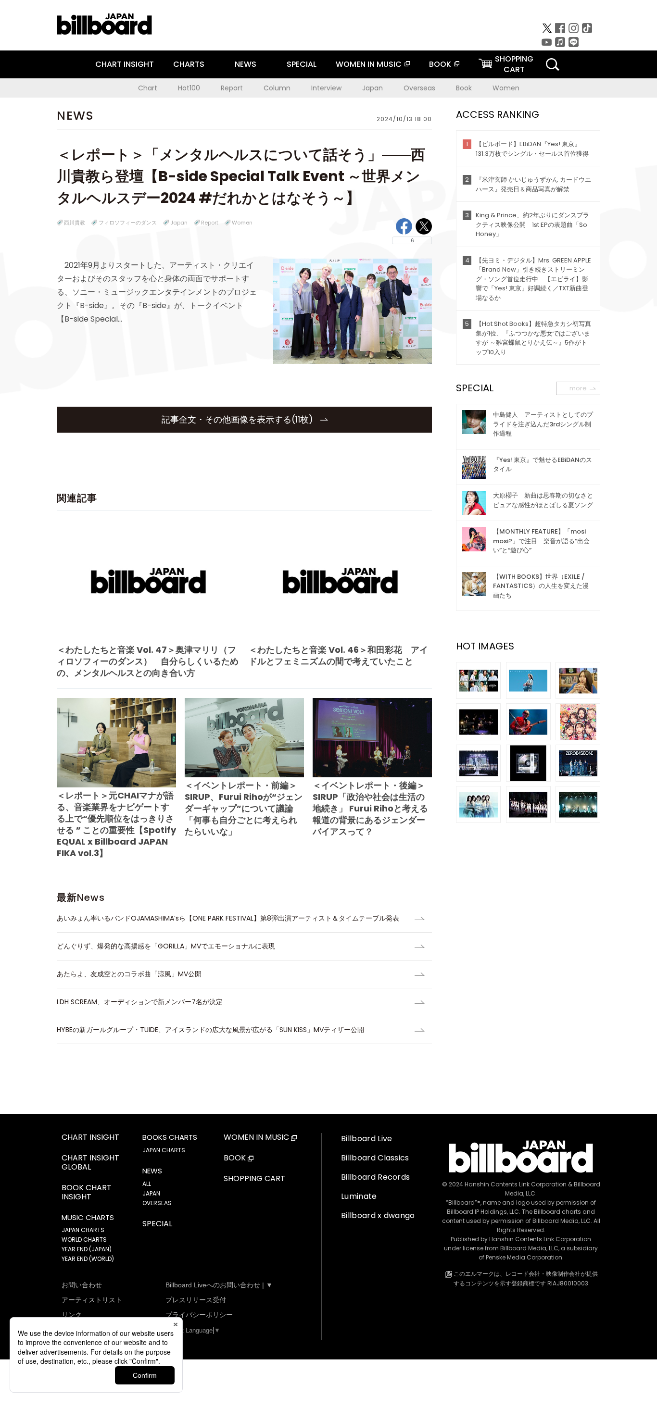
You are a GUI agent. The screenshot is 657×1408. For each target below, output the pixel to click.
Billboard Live (366, 1138)
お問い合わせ (82, 1285)
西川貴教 (74, 222)
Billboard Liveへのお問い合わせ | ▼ (219, 1285)
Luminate (359, 1196)
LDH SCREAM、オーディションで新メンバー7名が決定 (140, 1002)
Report (232, 88)
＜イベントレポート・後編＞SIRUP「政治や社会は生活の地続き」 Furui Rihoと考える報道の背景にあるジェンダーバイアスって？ (370, 808)
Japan (372, 88)
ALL (146, 1184)
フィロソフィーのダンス (128, 222)
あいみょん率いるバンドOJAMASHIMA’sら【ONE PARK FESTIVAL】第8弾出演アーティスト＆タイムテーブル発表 (228, 918)
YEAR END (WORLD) (88, 1259)
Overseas (419, 88)
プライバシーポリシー (199, 1315)
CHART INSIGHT (124, 64)
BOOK (440, 64)
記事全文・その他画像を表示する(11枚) (239, 419)
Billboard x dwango (378, 1215)
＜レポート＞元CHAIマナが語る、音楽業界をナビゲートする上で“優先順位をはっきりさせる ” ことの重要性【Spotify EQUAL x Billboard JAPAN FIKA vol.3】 (116, 824)
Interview (326, 88)
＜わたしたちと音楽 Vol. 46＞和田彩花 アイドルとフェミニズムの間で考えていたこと (338, 655)
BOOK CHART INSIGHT (87, 1193)
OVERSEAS (157, 1203)
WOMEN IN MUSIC (369, 64)
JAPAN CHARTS (83, 1230)
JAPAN (151, 1193)
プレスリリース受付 (195, 1300)
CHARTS (188, 64)
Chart (147, 88)
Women (506, 88)
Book (464, 88)
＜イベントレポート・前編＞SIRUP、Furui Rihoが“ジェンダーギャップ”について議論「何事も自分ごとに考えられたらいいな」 (244, 808)
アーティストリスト (92, 1300)
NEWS (245, 64)
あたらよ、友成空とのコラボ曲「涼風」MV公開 (129, 974)
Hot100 (189, 88)
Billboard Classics (375, 1157)
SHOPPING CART (254, 1179)
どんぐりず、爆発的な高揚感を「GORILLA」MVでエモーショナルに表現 (166, 946)
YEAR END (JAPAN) (87, 1249)
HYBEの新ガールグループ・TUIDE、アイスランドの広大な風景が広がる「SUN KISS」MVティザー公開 (210, 1029)
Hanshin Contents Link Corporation (516, 1184)
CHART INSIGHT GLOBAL (90, 1163)
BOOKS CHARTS (169, 1137)
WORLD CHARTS (84, 1239)
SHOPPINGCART (514, 64)
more (578, 388)
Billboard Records (375, 1177)
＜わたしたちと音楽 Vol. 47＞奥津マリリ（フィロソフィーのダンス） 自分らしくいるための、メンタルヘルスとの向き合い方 (148, 661)
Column (277, 88)
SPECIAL (301, 64)
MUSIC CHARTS (88, 1217)
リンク (72, 1315)
